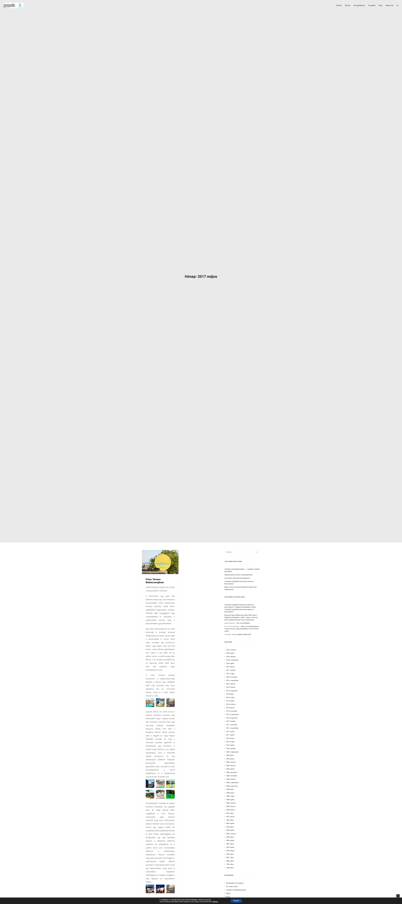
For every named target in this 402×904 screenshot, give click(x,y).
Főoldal (339, 5)
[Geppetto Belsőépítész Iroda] (13, 5)
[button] (160, 562)
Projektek (371, 5)
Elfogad (236, 901)
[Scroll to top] (398, 896)
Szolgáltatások (359, 5)
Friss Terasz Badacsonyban (155, 581)
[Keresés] (242, 552)
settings (215, 902)
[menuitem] (339, 5)
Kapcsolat (389, 5)
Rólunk (347, 5)
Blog (380, 5)
